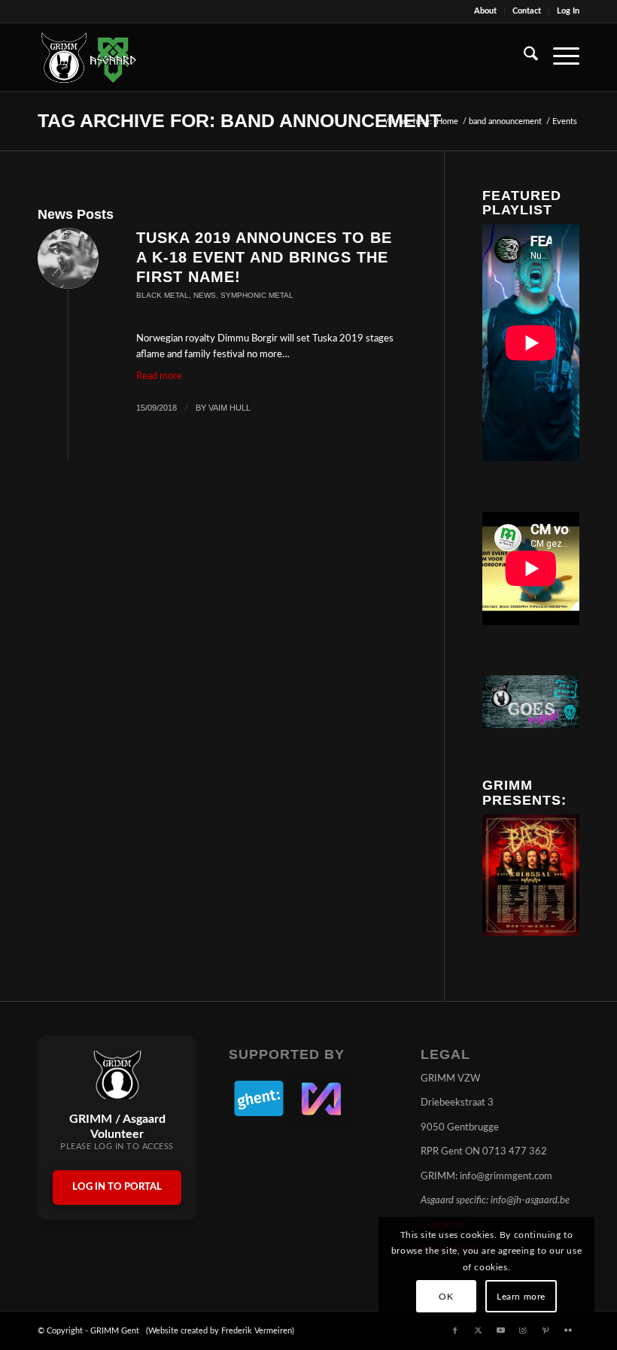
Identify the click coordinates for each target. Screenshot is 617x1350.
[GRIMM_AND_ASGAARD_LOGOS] (89, 57)
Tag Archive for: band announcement (239, 120)
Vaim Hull (229, 407)
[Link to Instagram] (523, 1330)
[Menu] (558, 57)
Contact (526, 11)
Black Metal (162, 295)
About (485, 11)
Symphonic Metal (256, 295)
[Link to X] (478, 1330)
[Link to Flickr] (568, 1330)
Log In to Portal (117, 1187)
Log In (568, 11)
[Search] (523, 57)
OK (446, 1296)
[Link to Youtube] (500, 1330)
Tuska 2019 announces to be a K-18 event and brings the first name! (264, 257)
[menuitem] (486, 11)
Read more (159, 376)
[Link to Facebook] (455, 1330)
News (204, 295)
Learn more (521, 1296)
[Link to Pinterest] (545, 1330)
